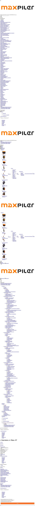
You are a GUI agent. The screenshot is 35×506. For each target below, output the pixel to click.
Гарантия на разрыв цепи (4, 481)
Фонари (8, 398)
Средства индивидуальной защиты (10, 382)
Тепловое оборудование (8, 388)
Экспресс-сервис (2, 479)
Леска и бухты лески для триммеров (12, 323)
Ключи (8, 337)
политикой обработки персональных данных (6, 501)
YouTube (3, 122)
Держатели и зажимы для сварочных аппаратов (14, 310)
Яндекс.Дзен (4, 124)
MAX (3, 436)
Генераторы (7, 290)
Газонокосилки (9, 350)
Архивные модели (3, 480)
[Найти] (1, 16)
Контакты (1, 483)
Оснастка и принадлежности (9, 297)
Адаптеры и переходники (11, 366)
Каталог (5, 287)
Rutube (3, 123)
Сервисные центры (3, 477)
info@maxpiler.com (3, 116)
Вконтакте (3, 120)
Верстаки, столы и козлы (10, 300)
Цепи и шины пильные (10, 329)
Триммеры (8, 359)
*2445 (1, 106)
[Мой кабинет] (0, 279)
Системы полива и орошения (4, 472)
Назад (7, 289)
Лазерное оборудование (3, 469)
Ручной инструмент (3, 471)
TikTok (3, 125)
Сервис (5, 405)
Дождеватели (9, 371)
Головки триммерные (10, 304)
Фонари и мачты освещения (9, 395)
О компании (5, 413)
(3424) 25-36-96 (2, 454)
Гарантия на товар (3, 478)
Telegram (3, 121)
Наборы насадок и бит (10, 343)
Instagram (3, 433)
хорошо (17, 503)
